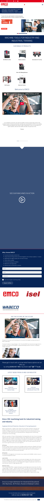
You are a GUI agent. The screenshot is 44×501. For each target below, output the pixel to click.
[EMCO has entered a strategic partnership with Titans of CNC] (33, 384)
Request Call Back (8, 283)
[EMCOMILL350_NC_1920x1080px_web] (7, 54)
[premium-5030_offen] (22, 66)
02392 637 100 (27, 495)
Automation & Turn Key (37, 59)
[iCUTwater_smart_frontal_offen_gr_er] (22, 79)
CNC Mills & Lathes (7, 59)
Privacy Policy (17, 279)
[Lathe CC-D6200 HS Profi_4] (22, 54)
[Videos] (22, 198)
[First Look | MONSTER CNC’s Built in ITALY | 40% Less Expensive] (10, 407)
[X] (16, 1)
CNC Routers (7, 85)
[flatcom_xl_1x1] (7, 79)
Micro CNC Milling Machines (22, 72)
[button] (42, 1)
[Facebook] (14, 1)
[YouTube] (18, 1)
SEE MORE (4, 28)
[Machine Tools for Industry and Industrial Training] (10, 384)
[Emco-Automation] (37, 54)
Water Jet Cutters (22, 85)
